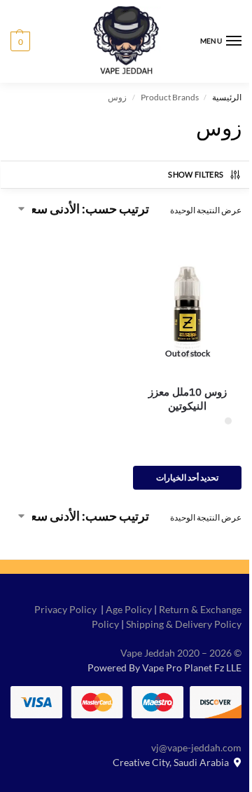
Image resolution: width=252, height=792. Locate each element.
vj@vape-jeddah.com (196, 747)
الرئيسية (226, 97)
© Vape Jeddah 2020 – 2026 (180, 653)
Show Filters (195, 174)
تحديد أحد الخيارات (187, 477)
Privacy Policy (65, 609)
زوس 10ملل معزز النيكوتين (187, 398)
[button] (20, 41)
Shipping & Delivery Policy (183, 624)
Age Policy (129, 609)
